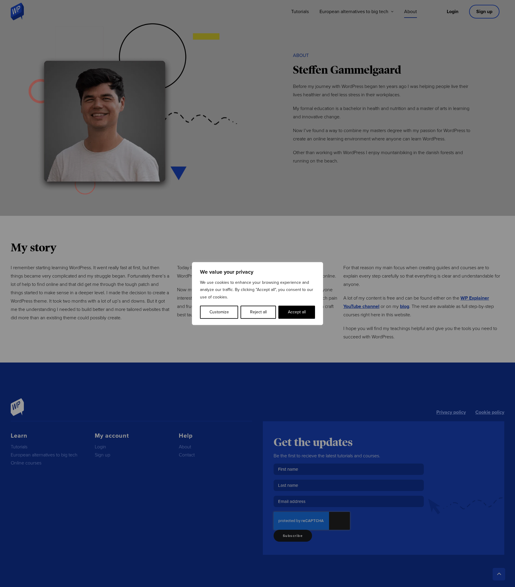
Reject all (258, 312)
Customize (219, 312)
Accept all (297, 312)
